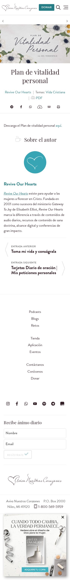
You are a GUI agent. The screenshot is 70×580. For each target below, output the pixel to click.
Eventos (35, 351)
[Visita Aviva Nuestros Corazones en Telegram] (53, 404)
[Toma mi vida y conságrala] (3, 21)
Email (9, 444)
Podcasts (35, 311)
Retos (35, 325)
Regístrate (15, 455)
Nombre (11, 433)
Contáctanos (35, 364)
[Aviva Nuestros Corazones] (19, 7)
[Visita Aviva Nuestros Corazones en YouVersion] (62, 404)
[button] (65, 7)
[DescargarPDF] (39, 106)
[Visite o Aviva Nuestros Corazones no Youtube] (35, 404)
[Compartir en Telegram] (11, 106)
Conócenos (35, 371)
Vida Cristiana (55, 92)
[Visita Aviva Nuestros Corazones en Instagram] (8, 404)
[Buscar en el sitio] (58, 7)
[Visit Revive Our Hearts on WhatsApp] (26, 404)
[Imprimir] (58, 106)
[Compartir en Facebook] (21, 106)
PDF (39, 98)
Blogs (35, 318)
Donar (46, 7)
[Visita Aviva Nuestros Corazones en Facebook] (17, 404)
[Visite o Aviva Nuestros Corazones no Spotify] (44, 404)
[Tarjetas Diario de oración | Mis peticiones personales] (67, 21)
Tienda (35, 338)
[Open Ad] (35, 545)
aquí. (59, 125)
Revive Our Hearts (18, 92)
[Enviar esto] (49, 106)
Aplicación (35, 345)
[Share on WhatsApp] (30, 106)
